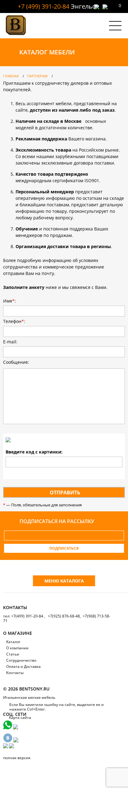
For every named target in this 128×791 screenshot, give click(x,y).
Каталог (13, 641)
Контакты (15, 672)
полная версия (16, 757)
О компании (17, 648)
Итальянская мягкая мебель (29, 697)
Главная (11, 76)
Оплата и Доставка (23, 666)
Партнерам (37, 76)
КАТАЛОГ (47, 52)
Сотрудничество (21, 660)
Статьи (12, 654)
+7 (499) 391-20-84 (43, 6)
